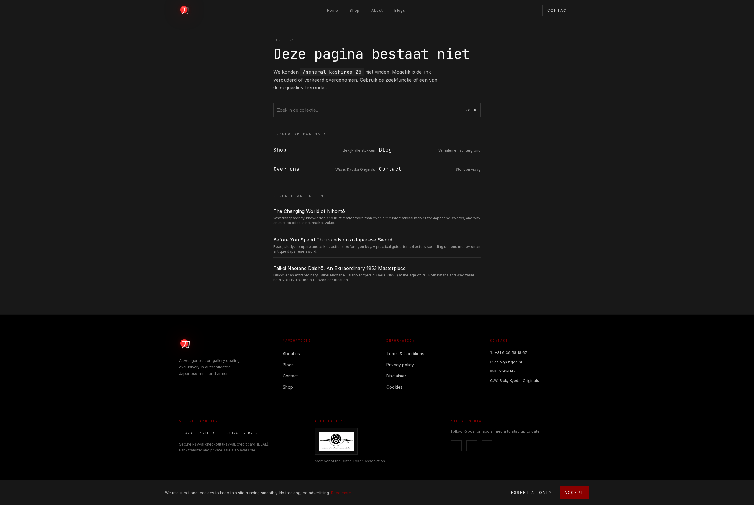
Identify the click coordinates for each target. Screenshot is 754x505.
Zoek (471, 110)
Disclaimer (396, 375)
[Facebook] (456, 445)
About (377, 10)
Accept (574, 492)
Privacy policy (400, 364)
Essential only (531, 492)
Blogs (399, 10)
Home (332, 10)
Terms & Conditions (405, 353)
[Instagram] (471, 445)
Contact (290, 375)
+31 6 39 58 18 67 (508, 352)
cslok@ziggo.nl (506, 362)
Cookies (394, 387)
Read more (341, 492)
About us (291, 353)
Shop (354, 10)
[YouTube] (487, 445)
